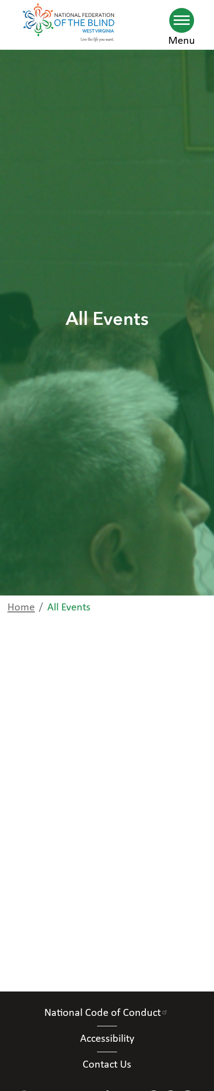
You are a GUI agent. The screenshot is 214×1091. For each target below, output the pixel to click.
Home (21, 607)
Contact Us (107, 1065)
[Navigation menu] (181, 20)
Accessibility (107, 1039)
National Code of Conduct (102, 1013)
